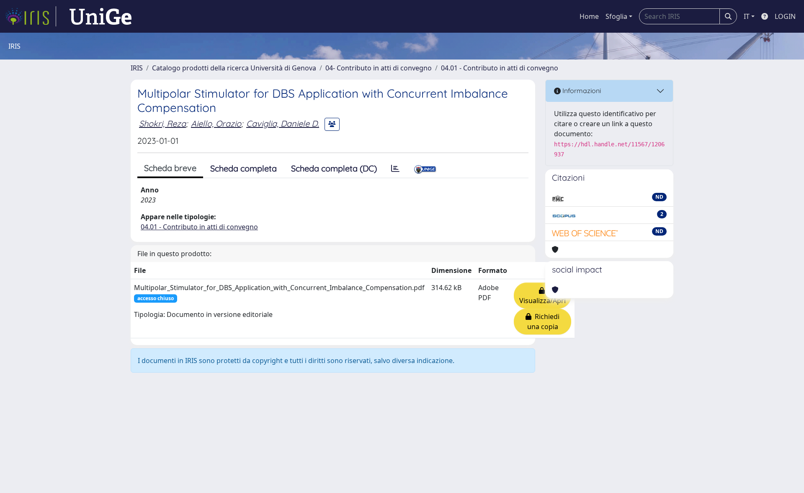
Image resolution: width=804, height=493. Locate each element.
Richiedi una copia (543, 321)
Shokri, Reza (162, 123)
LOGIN (785, 16)
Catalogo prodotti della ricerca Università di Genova (234, 68)
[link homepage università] (100, 16)
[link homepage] (30, 16)
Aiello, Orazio (216, 123)
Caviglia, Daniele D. (282, 123)
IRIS (137, 68)
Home (589, 16)
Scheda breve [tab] (170, 168)
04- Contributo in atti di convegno (378, 68)
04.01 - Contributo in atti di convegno (499, 68)
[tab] (395, 168)
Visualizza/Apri (542, 295)
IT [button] (747, 16)
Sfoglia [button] (616, 16)
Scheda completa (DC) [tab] (334, 168)
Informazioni (581, 90)
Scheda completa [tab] (243, 168)
